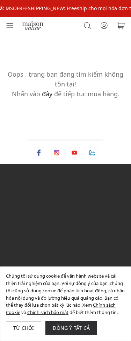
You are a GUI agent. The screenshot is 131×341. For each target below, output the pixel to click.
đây (47, 94)
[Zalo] (92, 152)
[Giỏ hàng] (121, 25)
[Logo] (32, 25)
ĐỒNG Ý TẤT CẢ (71, 328)
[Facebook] (39, 152)
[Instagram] (56, 152)
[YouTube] (74, 152)
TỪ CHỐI (23, 328)
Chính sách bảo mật (47, 312)
